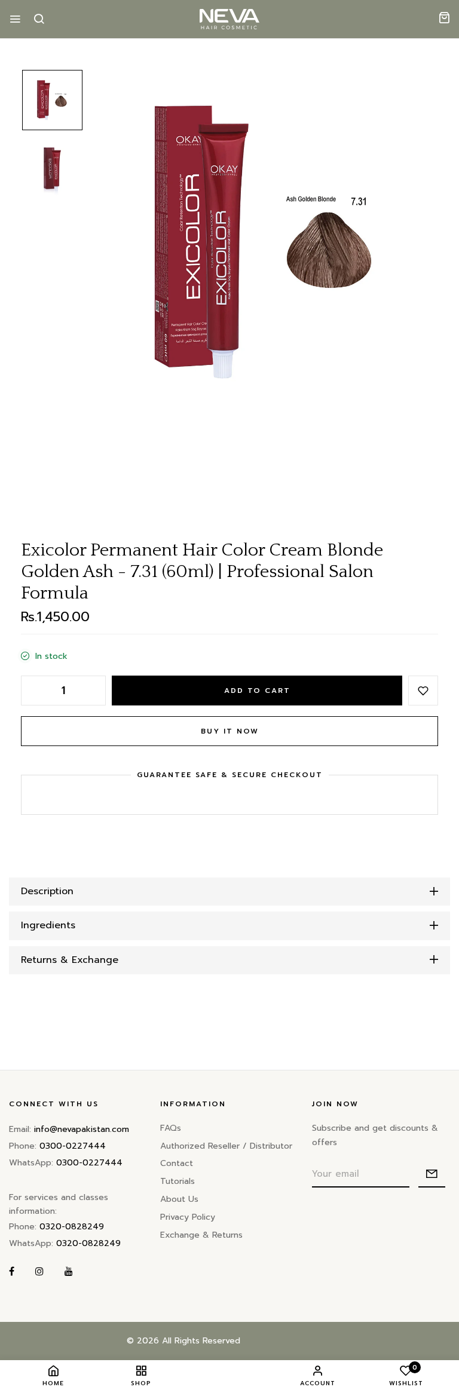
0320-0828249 (71, 1226)
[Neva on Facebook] (11, 1272)
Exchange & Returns (201, 1235)
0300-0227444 (72, 1146)
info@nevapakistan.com (81, 1129)
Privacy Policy (187, 1217)
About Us (179, 1199)
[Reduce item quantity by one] (33, 690)
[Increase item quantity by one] (93, 690)
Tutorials (177, 1181)
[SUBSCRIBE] (431, 1174)
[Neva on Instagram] (39, 1272)
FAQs (170, 1128)
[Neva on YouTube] (69, 1272)
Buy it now (230, 731)
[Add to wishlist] (423, 690)
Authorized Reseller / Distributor (226, 1146)
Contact (176, 1163)
